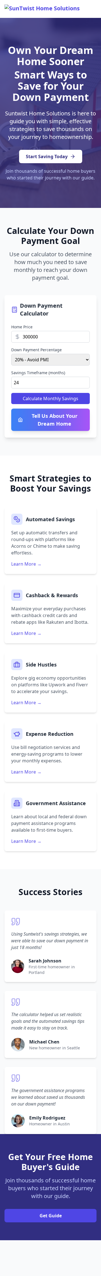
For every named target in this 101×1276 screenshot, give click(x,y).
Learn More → (26, 564)
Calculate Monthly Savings (50, 398)
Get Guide (51, 1216)
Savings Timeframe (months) (38, 372)
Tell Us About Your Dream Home (54, 419)
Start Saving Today (47, 156)
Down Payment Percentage (36, 349)
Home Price (22, 326)
